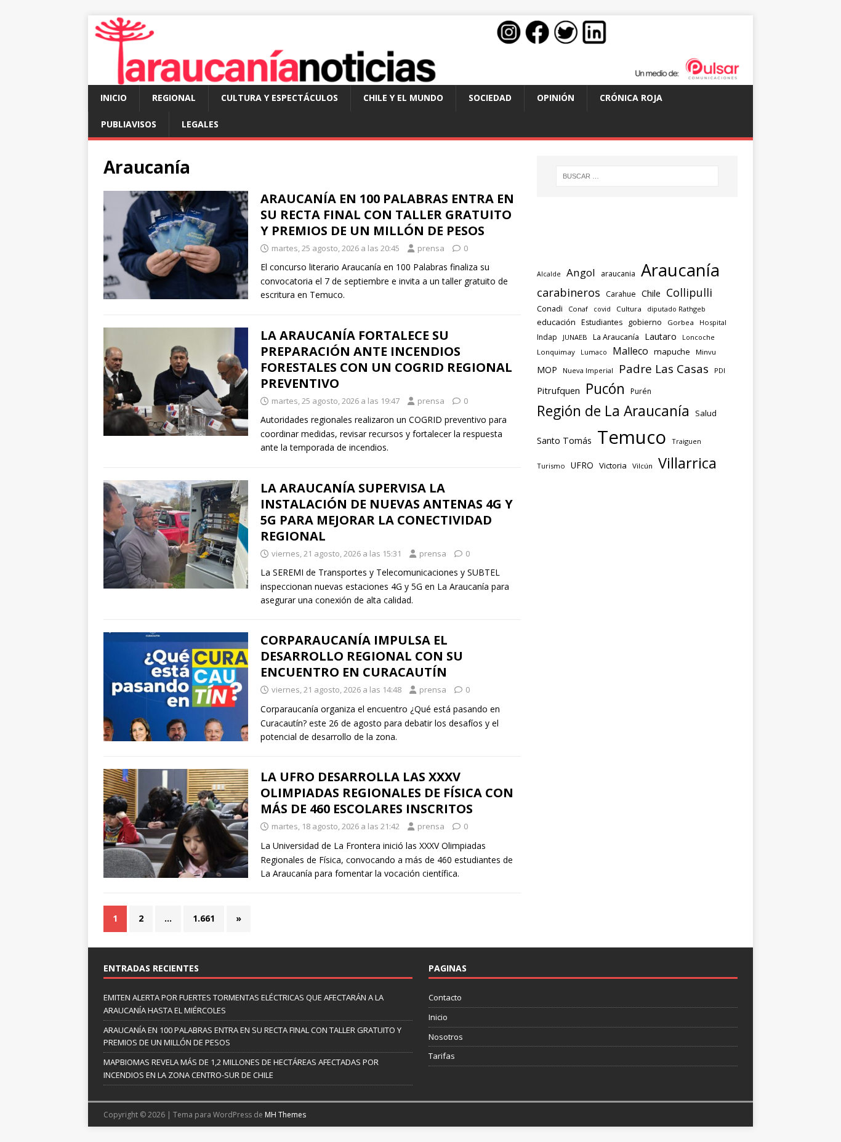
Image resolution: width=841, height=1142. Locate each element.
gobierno (645, 322)
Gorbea (680, 322)
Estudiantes (601, 322)
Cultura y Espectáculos (279, 97)
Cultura (629, 308)
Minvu (706, 351)
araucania (618, 273)
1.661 (204, 918)
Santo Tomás (564, 440)
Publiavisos (128, 124)
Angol (580, 272)
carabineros (568, 292)
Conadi (550, 308)
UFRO (582, 465)
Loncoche (698, 337)
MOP (547, 370)
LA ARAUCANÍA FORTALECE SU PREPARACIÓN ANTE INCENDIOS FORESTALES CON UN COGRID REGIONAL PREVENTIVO (386, 359)
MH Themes (285, 1114)
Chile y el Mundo (403, 97)
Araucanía (680, 270)
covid (602, 309)
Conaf (578, 308)
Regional (174, 97)
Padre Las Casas (664, 369)
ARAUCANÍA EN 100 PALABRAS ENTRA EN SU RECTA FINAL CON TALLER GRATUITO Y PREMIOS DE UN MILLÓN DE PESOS (387, 214)
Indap (547, 337)
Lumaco (594, 351)
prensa (431, 248)
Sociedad (490, 97)
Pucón (605, 388)
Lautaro (661, 336)
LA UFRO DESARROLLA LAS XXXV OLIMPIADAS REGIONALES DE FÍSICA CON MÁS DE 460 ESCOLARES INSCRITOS (386, 792)
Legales (200, 124)
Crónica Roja (631, 97)
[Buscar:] (637, 176)
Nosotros (446, 1036)
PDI (719, 370)
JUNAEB (575, 337)
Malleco (630, 351)
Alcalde (549, 274)
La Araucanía (616, 337)
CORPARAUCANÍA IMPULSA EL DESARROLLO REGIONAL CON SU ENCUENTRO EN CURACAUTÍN (361, 656)
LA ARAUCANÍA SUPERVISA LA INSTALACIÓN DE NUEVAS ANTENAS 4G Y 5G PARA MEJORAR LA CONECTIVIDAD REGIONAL (386, 512)
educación (556, 322)
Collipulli (689, 292)
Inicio (113, 97)
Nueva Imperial (588, 370)
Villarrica (687, 463)
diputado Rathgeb (676, 308)
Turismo (551, 465)
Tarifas (442, 1055)
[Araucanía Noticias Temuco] (420, 78)
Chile (651, 293)
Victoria (613, 465)
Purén (640, 391)
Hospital (712, 322)
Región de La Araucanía (613, 410)
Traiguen (686, 441)
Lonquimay (556, 351)
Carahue (621, 294)
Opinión (555, 97)
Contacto (445, 997)
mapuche (672, 351)
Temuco (631, 437)
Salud (706, 413)
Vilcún (642, 465)
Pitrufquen (558, 390)
